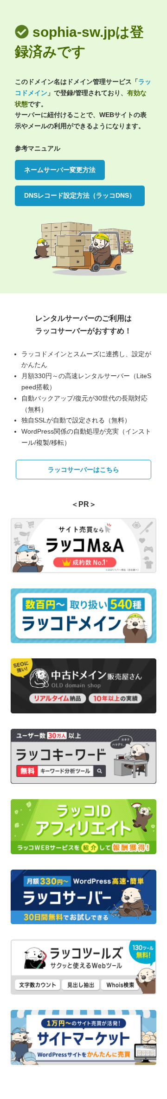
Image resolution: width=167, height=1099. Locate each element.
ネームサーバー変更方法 (60, 169)
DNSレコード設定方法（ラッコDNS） (79, 195)
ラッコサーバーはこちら (83, 469)
